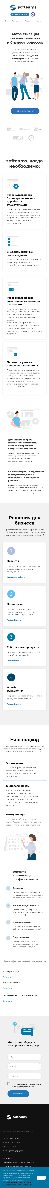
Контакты (40, 21)
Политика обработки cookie (17, 1166)
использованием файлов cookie (17, 1182)
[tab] (24, 770)
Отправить (18, 1094)
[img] (32, 14)
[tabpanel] (24, 846)
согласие (22, 1084)
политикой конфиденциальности (26, 1085)
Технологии (17, 21)
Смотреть (7, 977)
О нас (7, 21)
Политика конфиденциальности (18, 1162)
